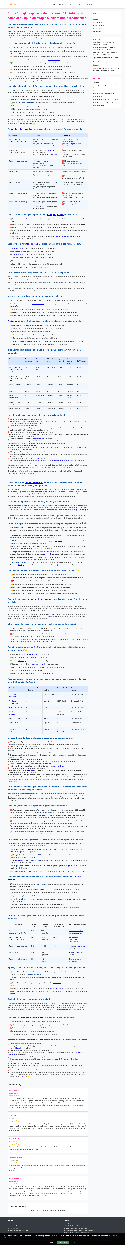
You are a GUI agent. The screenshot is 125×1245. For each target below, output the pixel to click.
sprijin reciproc (59, 766)
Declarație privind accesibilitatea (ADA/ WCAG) (77, 1232)
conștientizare (81, 946)
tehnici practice (17, 1048)
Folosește (16, 341)
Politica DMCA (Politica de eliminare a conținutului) (78, 1226)
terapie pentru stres (52, 219)
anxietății (77, 315)
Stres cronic (38, 360)
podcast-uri (42, 587)
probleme (46, 197)
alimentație (22, 661)
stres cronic (29, 219)
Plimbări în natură (15, 707)
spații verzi (58, 541)
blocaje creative (31, 227)
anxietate (49, 119)
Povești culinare (98, 28)
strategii (71, 494)
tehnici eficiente (35, 460)
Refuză (51, 1242)
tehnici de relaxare (55, 614)
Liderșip (95, 19)
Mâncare (80, 4)
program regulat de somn (29, 654)
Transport (53, 4)
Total (94, 17)
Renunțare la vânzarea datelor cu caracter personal (78, 1230)
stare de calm (47, 554)
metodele (39, 112)
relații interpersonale (55, 69)
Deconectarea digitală (19, 557)
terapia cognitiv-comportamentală (70, 76)
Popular (10, 1223)
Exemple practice (55, 214)
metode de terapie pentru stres (42, 599)
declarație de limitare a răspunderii (18, 1230)
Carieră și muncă (98, 22)
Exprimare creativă (12, 713)
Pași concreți (14, 321)
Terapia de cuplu (17, 69)
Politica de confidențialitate (15, 1226)
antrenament (43, 1005)
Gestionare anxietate (29, 360)
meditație (64, 899)
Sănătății (21, 565)
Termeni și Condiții (13, 1228)
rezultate (41, 309)
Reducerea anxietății (76, 931)
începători (38, 759)
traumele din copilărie (57, 988)
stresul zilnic (40, 458)
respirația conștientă (42, 443)
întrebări (52, 31)
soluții (35, 142)
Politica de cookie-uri (69, 1223)
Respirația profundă (19, 528)
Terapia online (17, 826)
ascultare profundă (54, 60)
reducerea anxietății (71, 510)
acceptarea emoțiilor (76, 860)
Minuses (67, 135)
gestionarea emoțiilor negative (62, 460)
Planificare (62, 4)
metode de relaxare (59, 236)
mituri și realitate (35, 1040)
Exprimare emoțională (76, 953)
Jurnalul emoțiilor (18, 254)
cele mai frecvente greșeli (32, 1017)
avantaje (47, 99)
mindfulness (52, 154)
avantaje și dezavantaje (21, 129)
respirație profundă (74, 899)
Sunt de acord (63, 1242)
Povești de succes (98, 25)
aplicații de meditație (26, 578)
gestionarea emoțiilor (46, 834)
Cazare (72, 4)
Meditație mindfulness (13, 702)
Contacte (89, 4)
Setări (74, 1242)
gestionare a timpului (39, 664)
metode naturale (17, 755)
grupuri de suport (47, 673)
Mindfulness (17, 860)
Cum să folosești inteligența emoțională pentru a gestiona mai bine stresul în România (104, 63)
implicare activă (76, 144)
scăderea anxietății (37, 537)
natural (52, 251)
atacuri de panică (32, 231)
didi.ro (12, 4)
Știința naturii (97, 31)
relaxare (12, 221)
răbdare (22, 1076)
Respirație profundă (12, 695)
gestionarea (62, 315)
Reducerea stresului (32, 688)
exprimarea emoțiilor (64, 866)
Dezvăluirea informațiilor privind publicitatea (76, 1228)
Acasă (44, 4)
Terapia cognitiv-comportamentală (23, 51)
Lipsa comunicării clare (19, 1031)
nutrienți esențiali (27, 770)
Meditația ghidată (18, 248)
